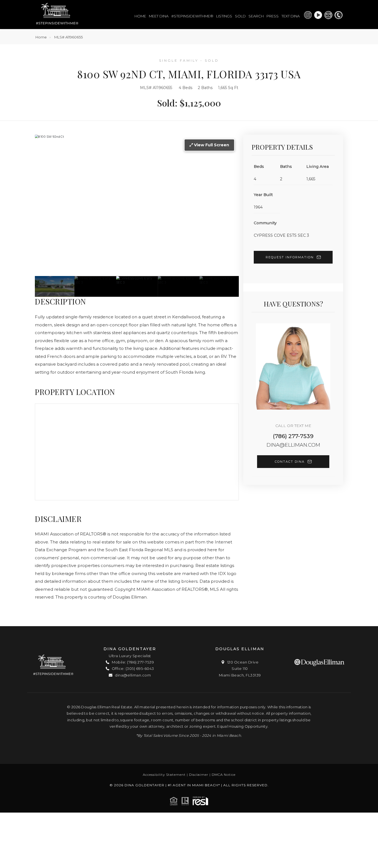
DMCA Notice (223, 774)
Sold (240, 16)
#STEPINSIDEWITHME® (192, 16)
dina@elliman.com (293, 445)
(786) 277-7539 (293, 436)
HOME (140, 16)
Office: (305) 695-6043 (132, 668)
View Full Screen (211, 144)
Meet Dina (159, 16)
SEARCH (256, 16)
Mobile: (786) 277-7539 (132, 662)
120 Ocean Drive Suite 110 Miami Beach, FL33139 (240, 668)
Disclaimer (198, 774)
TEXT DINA (290, 16)
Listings (224, 16)
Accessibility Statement (164, 774)
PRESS (272, 16)
